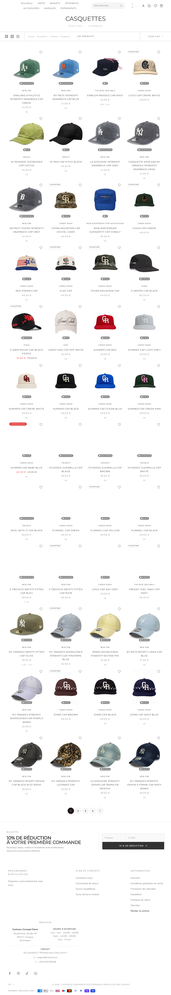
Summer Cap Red (105, 349)
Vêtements (71, 3)
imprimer (135, 878)
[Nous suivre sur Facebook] (9, 973)
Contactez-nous (84, 878)
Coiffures (54, 36)
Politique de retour (141, 899)
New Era (26, 91)
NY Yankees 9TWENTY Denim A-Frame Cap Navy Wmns (144, 785)
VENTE (41, 3)
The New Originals (105, 91)
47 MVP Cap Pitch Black (66, 161)
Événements (68, 8)
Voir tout (75, 25)
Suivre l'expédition (85, 888)
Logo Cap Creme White (144, 95)
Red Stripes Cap (27, 290)
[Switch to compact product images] (17, 36)
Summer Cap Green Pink (144, 408)
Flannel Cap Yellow (105, 530)
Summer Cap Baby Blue (26, 467)
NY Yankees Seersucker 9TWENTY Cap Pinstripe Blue (65, 656)
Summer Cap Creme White (26, 408)
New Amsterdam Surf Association (105, 223)
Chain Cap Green (144, 228)
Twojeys (65, 463)
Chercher (135, 905)
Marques (50, 8)
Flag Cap (66, 290)
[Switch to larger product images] (6, 36)
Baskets (55, 3)
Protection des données (143, 888)
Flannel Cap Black (144, 530)
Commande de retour (87, 883)
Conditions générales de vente (147, 883)
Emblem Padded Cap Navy (105, 95)
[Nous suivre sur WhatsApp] (35, 973)
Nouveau (27, 3)
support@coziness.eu (47, 957)
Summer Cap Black (66, 408)
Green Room (144, 91)
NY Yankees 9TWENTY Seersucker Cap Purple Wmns (26, 718)
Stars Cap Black (105, 714)
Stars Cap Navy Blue (144, 714)
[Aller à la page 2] (100, 811)
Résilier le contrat (140, 910)
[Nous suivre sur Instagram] (18, 973)
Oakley (27, 157)
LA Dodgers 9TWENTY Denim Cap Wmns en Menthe (105, 785)
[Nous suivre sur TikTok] (27, 973)
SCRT (65, 345)
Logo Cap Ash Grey (105, 589)
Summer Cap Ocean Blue (105, 408)
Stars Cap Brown (66, 714)
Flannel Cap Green (65, 530)
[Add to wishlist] (41, 52)
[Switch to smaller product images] (12, 36)
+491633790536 (47, 961)
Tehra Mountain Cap (105, 290)
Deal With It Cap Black (27, 530)
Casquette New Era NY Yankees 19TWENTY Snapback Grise (144, 165)
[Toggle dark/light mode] (149, 6)
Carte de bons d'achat (87, 894)
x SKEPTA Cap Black (144, 290)
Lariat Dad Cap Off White (66, 349)
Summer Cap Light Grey (144, 349)
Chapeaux (96, 25)
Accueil (31, 36)
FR (132, 5)
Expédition (136, 894)
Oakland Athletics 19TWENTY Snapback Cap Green (26, 99)
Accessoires (31, 8)
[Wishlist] (155, 5)
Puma (144, 286)
